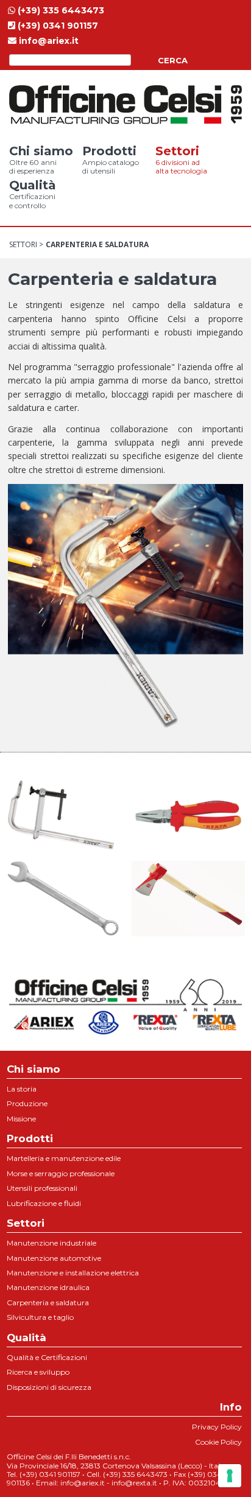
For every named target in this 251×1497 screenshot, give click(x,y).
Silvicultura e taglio (40, 1317)
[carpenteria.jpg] (62, 814)
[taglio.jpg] (188, 897)
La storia (22, 1088)
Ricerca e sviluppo (38, 1371)
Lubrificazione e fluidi (44, 1203)
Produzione (27, 1103)
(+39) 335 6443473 (59, 10)
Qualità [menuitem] (32, 193)
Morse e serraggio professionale (61, 1173)
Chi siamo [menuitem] (41, 159)
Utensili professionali (42, 1188)
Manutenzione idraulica (48, 1287)
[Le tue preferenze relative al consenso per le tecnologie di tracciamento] (229, 1475)
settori (23, 244)
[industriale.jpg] (62, 897)
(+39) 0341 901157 (56, 25)
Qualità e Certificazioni (47, 1357)
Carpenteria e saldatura (48, 1302)
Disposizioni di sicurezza (49, 1387)
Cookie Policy (218, 1441)
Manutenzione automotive (54, 1258)
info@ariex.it (47, 40)
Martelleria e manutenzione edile (64, 1158)
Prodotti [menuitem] (110, 159)
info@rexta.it (134, 1482)
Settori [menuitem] (181, 159)
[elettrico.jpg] (188, 814)
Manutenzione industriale (51, 1242)
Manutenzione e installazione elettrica (73, 1272)
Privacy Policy (217, 1426)
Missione (21, 1118)
